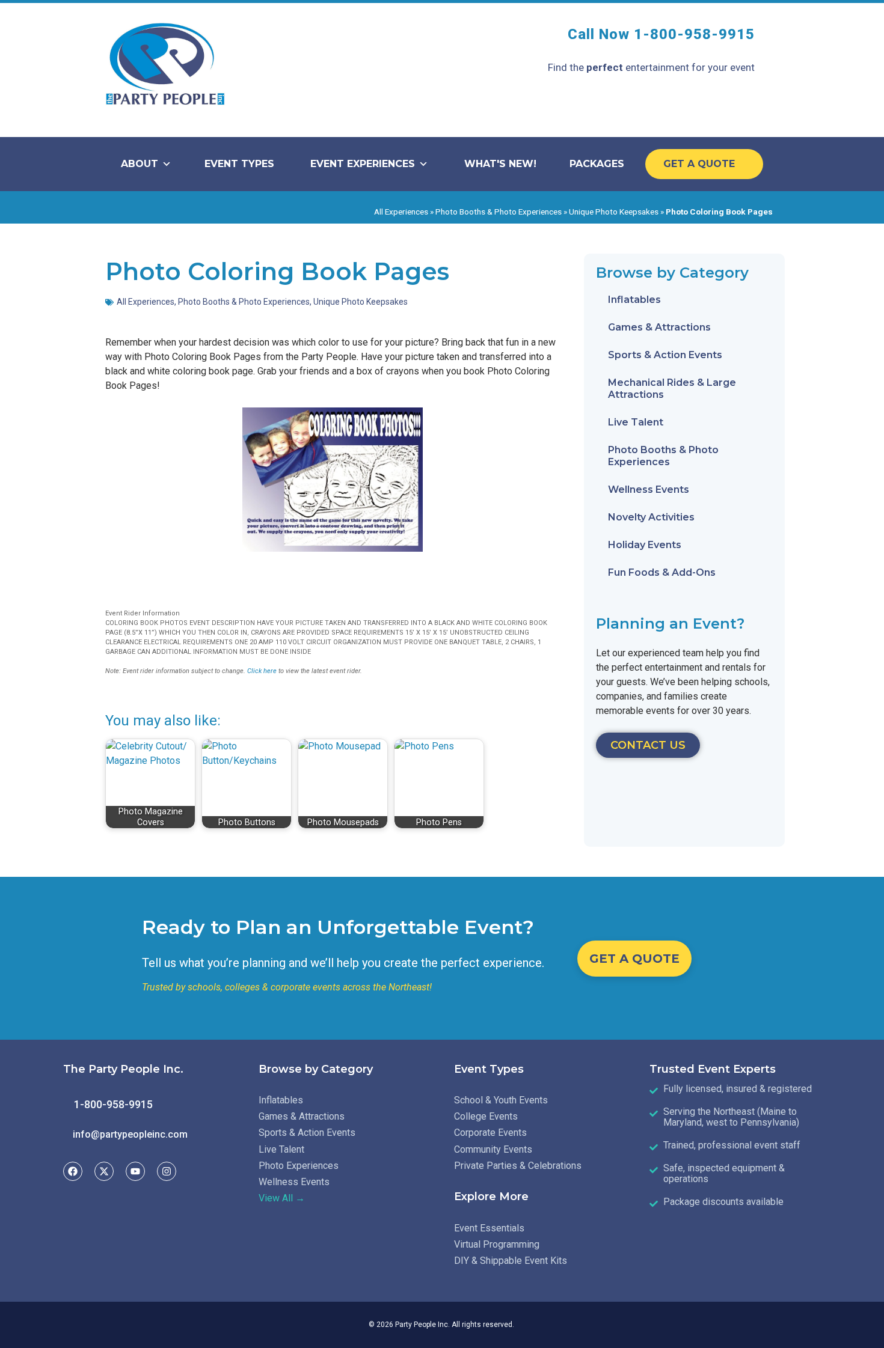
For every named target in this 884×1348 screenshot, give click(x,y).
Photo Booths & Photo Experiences (498, 211)
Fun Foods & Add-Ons (662, 572)
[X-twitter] (104, 1171)
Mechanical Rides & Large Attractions (672, 388)
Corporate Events (490, 1132)
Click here (262, 671)
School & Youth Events (501, 1100)
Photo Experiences (299, 1165)
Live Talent (635, 422)
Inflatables (634, 299)
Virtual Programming (496, 1244)
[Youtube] (135, 1171)
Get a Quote (700, 163)
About (139, 163)
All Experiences (401, 211)
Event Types (239, 163)
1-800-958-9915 (694, 34)
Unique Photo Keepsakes (613, 211)
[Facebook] (72, 1171)
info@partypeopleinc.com (130, 1134)
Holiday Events (644, 544)
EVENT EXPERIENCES (362, 163)
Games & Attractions (659, 327)
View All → (282, 1198)
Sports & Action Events (665, 355)
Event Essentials (489, 1228)
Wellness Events (648, 489)
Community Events (493, 1149)
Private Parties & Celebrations (518, 1165)
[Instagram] (166, 1171)
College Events (486, 1116)
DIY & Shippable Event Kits (510, 1260)
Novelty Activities (651, 517)
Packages (596, 163)
